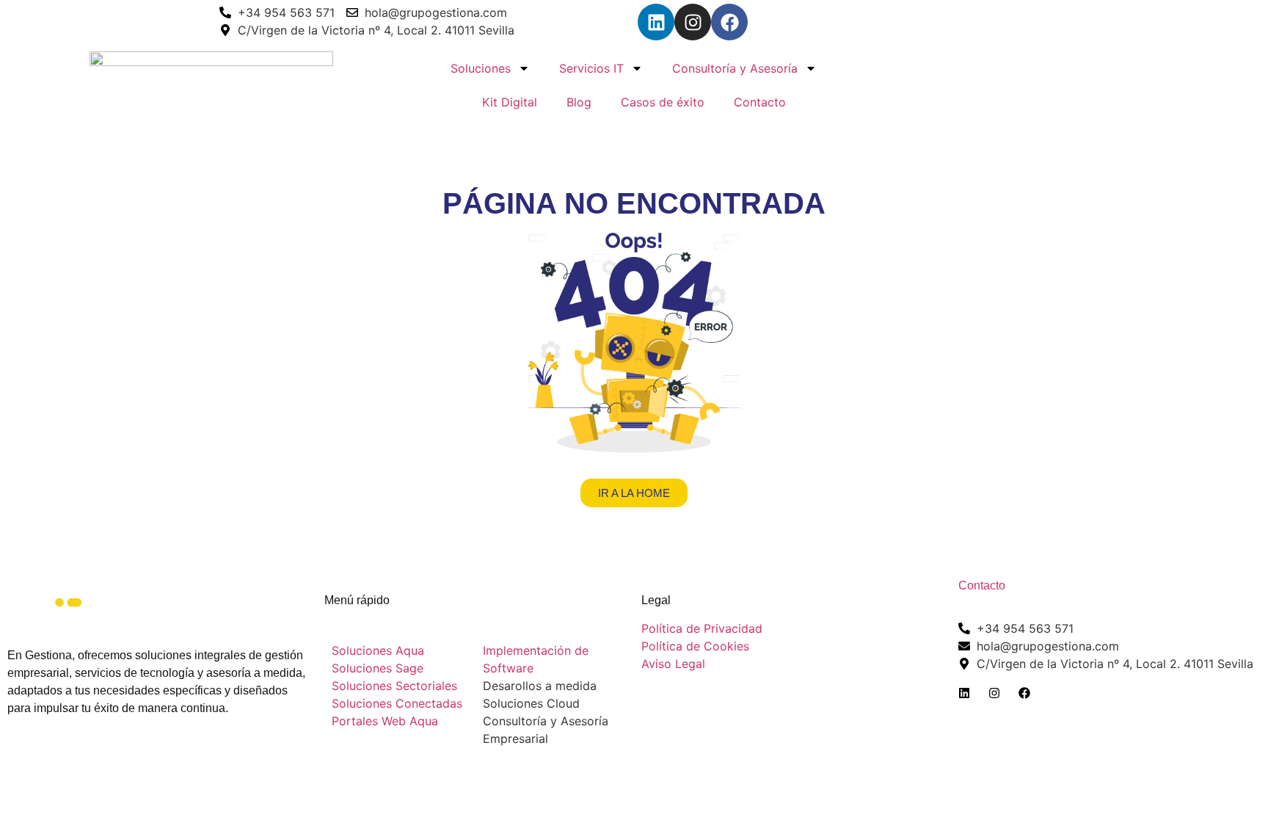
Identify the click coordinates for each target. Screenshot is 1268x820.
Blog (578, 102)
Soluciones (481, 68)
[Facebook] (729, 22)
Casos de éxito (662, 102)
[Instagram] (692, 22)
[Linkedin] (656, 22)
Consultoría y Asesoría (735, 68)
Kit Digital (509, 102)
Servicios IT (591, 68)
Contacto (760, 102)
